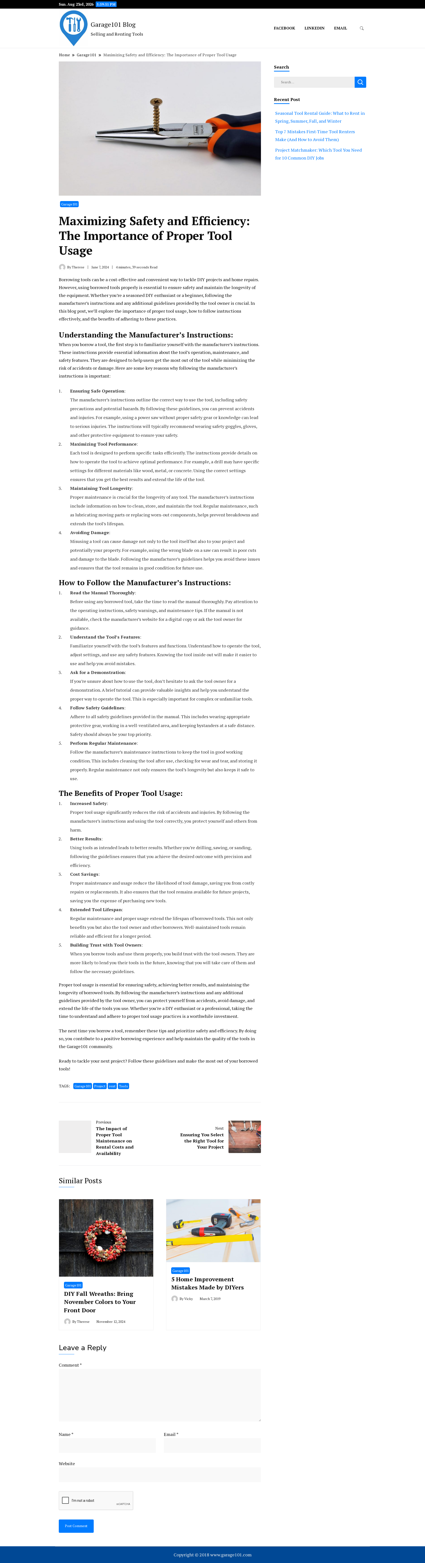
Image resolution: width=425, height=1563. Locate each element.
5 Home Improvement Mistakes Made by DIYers (207, 1283)
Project (100, 1086)
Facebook (284, 28)
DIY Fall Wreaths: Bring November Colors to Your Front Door (100, 1302)
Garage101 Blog (113, 24)
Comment (70, 1365)
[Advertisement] (320, 229)
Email (340, 28)
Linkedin (314, 28)
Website (67, 1463)
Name (66, 1434)
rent (112, 1086)
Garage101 (69, 204)
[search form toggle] (361, 28)
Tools (123, 1086)
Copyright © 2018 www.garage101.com (213, 1555)
